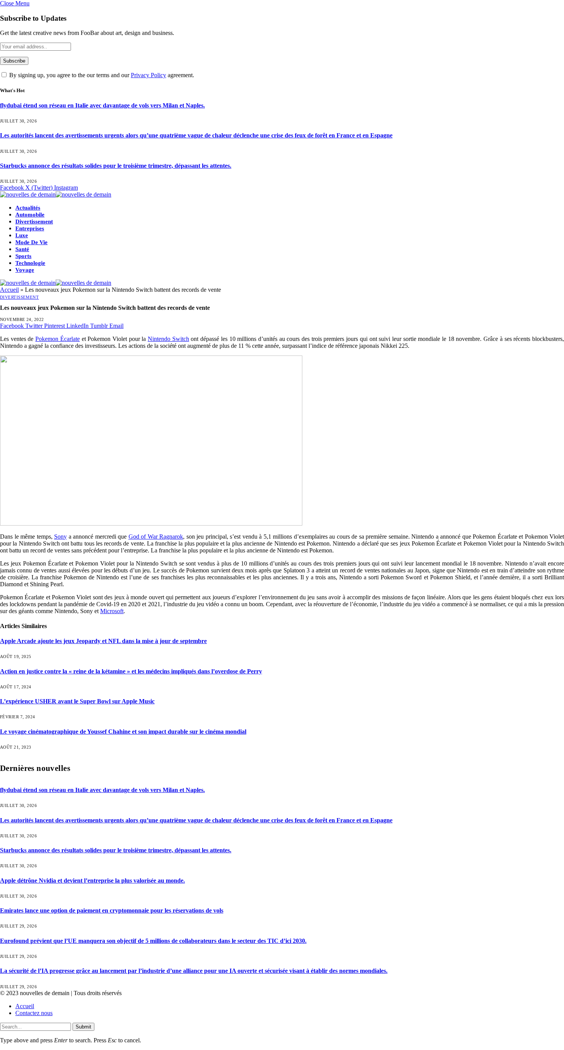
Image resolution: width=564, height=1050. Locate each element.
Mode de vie (31, 242)
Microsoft (112, 611)
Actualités (27, 208)
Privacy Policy (148, 75)
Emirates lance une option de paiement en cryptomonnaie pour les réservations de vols (111, 910)
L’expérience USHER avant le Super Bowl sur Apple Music (77, 701)
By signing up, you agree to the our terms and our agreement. (101, 75)
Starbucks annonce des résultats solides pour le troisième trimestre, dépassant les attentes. (115, 165)
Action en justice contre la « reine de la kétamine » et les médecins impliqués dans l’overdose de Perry (131, 671)
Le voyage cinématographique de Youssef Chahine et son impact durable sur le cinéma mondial (123, 731)
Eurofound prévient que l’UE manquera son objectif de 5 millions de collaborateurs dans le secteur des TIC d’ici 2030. (153, 941)
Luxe (21, 235)
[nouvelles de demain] (55, 194)
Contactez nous (34, 1013)
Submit (83, 1027)
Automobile (30, 215)
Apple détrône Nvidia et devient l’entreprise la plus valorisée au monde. (92, 880)
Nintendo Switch (168, 339)
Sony (60, 536)
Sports (23, 256)
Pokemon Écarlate (57, 339)
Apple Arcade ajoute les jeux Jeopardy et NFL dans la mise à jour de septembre (103, 641)
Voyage (24, 270)
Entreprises (29, 228)
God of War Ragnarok (156, 536)
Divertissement (34, 221)
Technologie (30, 263)
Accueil (9, 289)
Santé (22, 249)
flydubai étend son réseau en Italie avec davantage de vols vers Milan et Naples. (102, 105)
